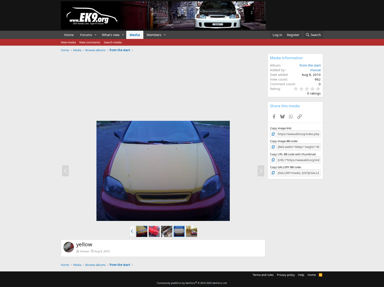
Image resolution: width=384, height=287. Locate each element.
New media (68, 42)
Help (301, 275)
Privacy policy (286, 275)
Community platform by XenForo (192, 283)
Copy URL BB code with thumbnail (292, 154)
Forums (86, 34)
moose (84, 251)
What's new (111, 34)
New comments (89, 42)
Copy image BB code (283, 141)
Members (154, 34)
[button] (95, 35)
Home (69, 34)
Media (135, 34)
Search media (113, 42)
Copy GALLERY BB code (285, 167)
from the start (310, 65)
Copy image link (280, 128)
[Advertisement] (163, 85)
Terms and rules (263, 275)
